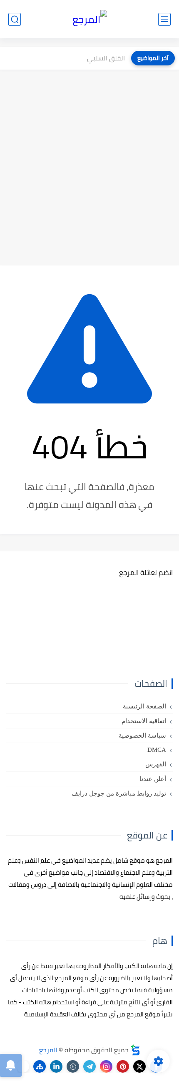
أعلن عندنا (152, 779)
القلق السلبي (106, 58)
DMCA (156, 749)
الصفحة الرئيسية (144, 706)
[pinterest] (123, 1066)
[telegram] (89, 1066)
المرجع (48, 1049)
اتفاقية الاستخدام (144, 721)
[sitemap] (39, 1066)
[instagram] (106, 1066)
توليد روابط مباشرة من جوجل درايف (119, 793)
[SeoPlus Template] (135, 1050)
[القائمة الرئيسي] (164, 19)
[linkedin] (56, 1066)
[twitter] (139, 1066)
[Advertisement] (89, 167)
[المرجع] (89, 19)
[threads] (23, 1066)
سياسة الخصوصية (142, 735)
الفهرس (155, 764)
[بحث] (14, 19)
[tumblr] (73, 1066)
